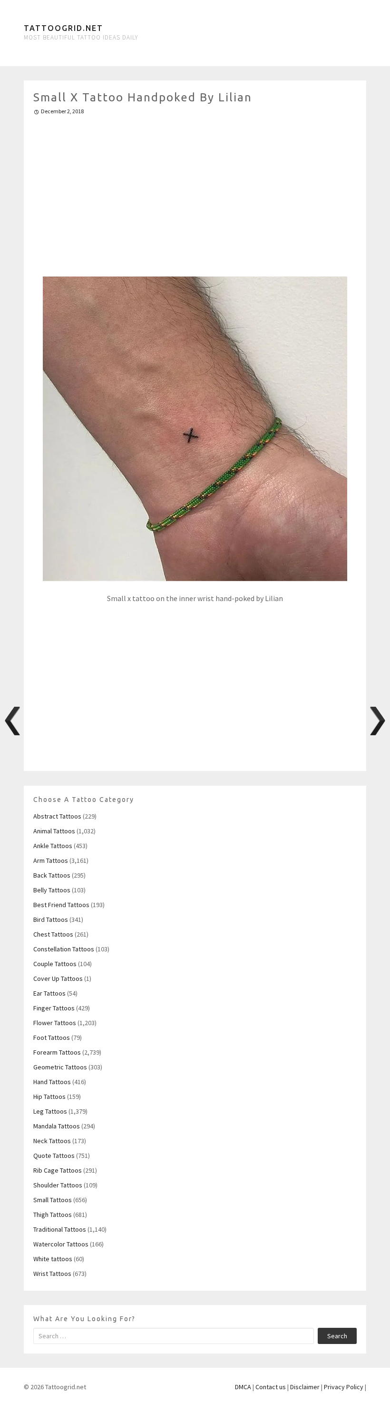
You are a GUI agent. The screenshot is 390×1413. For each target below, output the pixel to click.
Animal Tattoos (54, 831)
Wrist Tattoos (52, 1273)
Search (337, 1336)
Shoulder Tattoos (57, 1185)
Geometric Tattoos (60, 1067)
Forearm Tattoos (57, 1052)
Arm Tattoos (50, 860)
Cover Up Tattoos (58, 978)
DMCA (243, 1387)
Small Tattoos (52, 1200)
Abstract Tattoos (57, 816)
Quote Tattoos (54, 1155)
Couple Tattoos (55, 963)
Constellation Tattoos (63, 949)
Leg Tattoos (50, 1111)
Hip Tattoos (49, 1096)
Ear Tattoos (49, 993)
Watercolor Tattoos (60, 1244)
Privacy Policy (343, 1387)
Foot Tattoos (51, 1037)
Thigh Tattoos (52, 1214)
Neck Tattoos (52, 1140)
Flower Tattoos (54, 1022)
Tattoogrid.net (63, 28)
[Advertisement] (195, 191)
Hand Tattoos (52, 1081)
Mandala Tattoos (56, 1126)
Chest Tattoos (53, 934)
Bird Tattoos (50, 919)
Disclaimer (305, 1387)
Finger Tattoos (54, 1008)
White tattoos (52, 1259)
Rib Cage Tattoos (57, 1170)
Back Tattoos (51, 875)
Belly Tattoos (51, 890)
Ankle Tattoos (52, 845)
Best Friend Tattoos (61, 904)
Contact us (270, 1387)
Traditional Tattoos (59, 1229)
